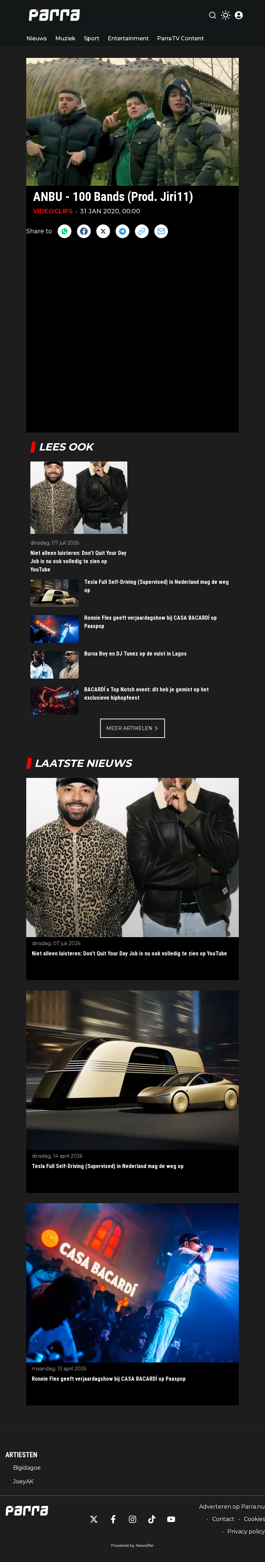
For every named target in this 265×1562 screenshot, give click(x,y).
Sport (91, 38)
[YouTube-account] (171, 1519)
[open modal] (239, 15)
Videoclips (53, 211)
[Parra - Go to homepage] (53, 15)
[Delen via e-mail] (161, 231)
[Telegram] (122, 231)
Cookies (254, 1519)
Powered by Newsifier (132, 1545)
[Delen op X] (103, 231)
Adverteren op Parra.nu (232, 1506)
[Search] (212, 15)
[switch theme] (225, 15)
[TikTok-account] (152, 1519)
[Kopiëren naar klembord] (142, 231)
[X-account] (94, 1519)
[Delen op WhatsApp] (64, 231)
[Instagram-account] (132, 1519)
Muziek (65, 38)
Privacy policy (246, 1531)
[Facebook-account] (113, 1519)
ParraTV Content (180, 38)
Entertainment (128, 38)
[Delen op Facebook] (84, 231)
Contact (223, 1519)
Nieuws (36, 38)
